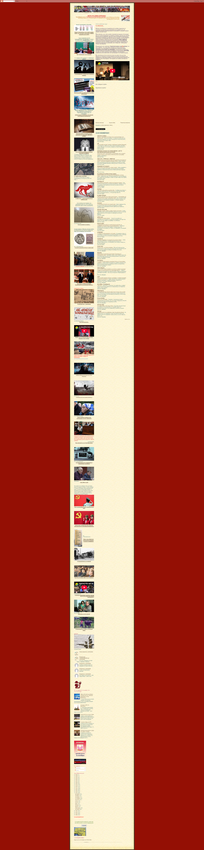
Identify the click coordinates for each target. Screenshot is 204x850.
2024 (76, 777)
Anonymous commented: (85, 663)
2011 (76, 812)
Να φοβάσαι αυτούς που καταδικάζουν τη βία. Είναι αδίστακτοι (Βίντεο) (110, 312)
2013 (76, 792)
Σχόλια (77, 770)
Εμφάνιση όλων (127, 319)
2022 (76, 780)
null (98, 143)
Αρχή (98, 276)
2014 (76, 791)
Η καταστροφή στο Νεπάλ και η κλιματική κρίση (106, 204)
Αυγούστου (77, 799)
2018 (76, 785)
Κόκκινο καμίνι (100, 223)
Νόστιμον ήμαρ (100, 304)
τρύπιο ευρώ (100, 217)
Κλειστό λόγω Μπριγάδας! (102, 299)
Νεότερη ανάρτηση (100, 122)
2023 (76, 778)
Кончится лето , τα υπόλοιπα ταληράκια (105, 247)
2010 (76, 813)
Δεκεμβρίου (77, 794)
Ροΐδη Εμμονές (100, 290)
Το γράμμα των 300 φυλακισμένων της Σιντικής (106, 233)
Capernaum (99, 285)
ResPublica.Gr (100, 181)
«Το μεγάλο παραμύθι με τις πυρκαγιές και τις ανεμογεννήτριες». (109, 239)
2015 (76, 789)
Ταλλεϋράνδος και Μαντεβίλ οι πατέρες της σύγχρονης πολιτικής (109, 182)
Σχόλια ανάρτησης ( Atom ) (107, 125)
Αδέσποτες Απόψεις (101, 135)
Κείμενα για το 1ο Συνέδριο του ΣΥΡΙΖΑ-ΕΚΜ (82, 839)
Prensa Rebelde (101, 298)
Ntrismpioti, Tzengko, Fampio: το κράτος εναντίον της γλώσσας (109, 210)
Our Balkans (100, 260)
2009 (76, 814)
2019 (76, 784)
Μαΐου (76, 803)
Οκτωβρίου (77, 796)
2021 (76, 781)
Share (97, 81)
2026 (76, 774)
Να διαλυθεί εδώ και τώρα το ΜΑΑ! (87, 714)
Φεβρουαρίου (77, 807)
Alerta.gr (99, 311)
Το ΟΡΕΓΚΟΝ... (100, 26)
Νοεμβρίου (77, 795)
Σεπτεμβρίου (77, 798)
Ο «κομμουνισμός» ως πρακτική (84, 561)
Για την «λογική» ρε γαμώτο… (84, 224)
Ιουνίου (76, 802)
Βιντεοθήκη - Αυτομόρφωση (103, 284)
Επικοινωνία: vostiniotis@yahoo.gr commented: (84, 658)
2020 (76, 783)
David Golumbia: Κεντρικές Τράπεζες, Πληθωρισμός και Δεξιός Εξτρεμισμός (111, 144)
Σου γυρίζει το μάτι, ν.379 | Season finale (105, 305)
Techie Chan (100, 246)
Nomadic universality (102, 209)
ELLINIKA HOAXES (101, 195)
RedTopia (99, 189)
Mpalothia (99, 252)
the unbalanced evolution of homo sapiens (106, 173)
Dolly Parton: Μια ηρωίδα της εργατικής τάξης (106, 190)
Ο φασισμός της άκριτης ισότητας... (104, 218)
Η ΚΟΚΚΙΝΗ (100, 232)
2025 (76, 776)
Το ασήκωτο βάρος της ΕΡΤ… (86, 722)
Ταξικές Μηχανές (101, 267)
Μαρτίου (76, 806)
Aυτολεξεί (99, 203)
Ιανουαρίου (77, 809)
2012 (76, 810)
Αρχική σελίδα (112, 122)
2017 (76, 787)
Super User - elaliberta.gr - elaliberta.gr (106, 158)
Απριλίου (77, 805)
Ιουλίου (76, 801)
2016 (76, 788)
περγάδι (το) (100, 238)
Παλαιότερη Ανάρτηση (125, 122)
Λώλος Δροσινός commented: (86, 651)
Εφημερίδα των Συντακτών (103, 166)
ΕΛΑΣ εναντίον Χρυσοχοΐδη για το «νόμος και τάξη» (107, 167)
